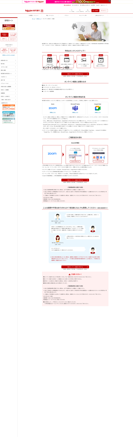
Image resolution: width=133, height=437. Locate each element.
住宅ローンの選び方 (5, 96)
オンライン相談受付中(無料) (13, 34)
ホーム (33, 18)
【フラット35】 (4, 67)
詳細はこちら (53, 112)
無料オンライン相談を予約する (75, 180)
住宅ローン (4, 39)
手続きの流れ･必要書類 (6, 86)
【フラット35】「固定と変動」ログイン (13, 50)
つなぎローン (4, 76)
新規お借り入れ (4, 60)
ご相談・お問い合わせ (6, 99)
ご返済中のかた (4, 103)
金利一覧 (3, 80)
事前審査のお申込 (4, 34)
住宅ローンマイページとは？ (8, 55)
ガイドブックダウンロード (13, 39)
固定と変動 (3, 70)
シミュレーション (5, 83)
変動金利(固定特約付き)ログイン (4, 50)
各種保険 (3, 93)
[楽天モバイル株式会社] (66, 1)
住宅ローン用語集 (5, 89)
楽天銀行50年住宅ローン (6, 73)
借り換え (3, 63)
